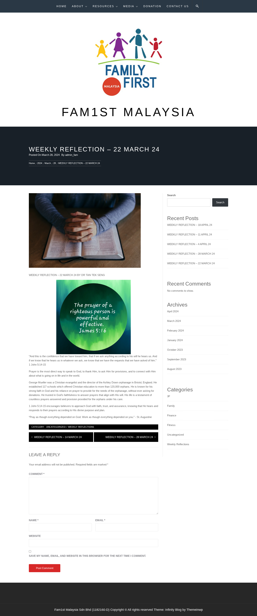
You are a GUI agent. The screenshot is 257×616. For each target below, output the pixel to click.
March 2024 (174, 320)
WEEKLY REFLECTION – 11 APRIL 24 (189, 234)
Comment (36, 473)
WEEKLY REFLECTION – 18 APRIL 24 (189, 224)
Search (171, 195)
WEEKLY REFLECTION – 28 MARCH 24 (191, 253)
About (78, 6)
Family (171, 405)
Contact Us (178, 6)
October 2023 (175, 349)
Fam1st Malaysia (129, 112)
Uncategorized (56, 427)
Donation (152, 6)
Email (100, 520)
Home (61, 6)
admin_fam (71, 154)
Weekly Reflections (81, 427)
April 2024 (173, 311)
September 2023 (176, 359)
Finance (171, 415)
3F (168, 396)
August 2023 (174, 368)
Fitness (171, 425)
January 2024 (175, 340)
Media (128, 6)
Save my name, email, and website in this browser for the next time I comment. (87, 555)
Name (33, 520)
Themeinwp (195, 609)
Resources (103, 6)
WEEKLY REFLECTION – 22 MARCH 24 (191, 263)
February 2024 (175, 330)
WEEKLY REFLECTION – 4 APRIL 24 (189, 244)
